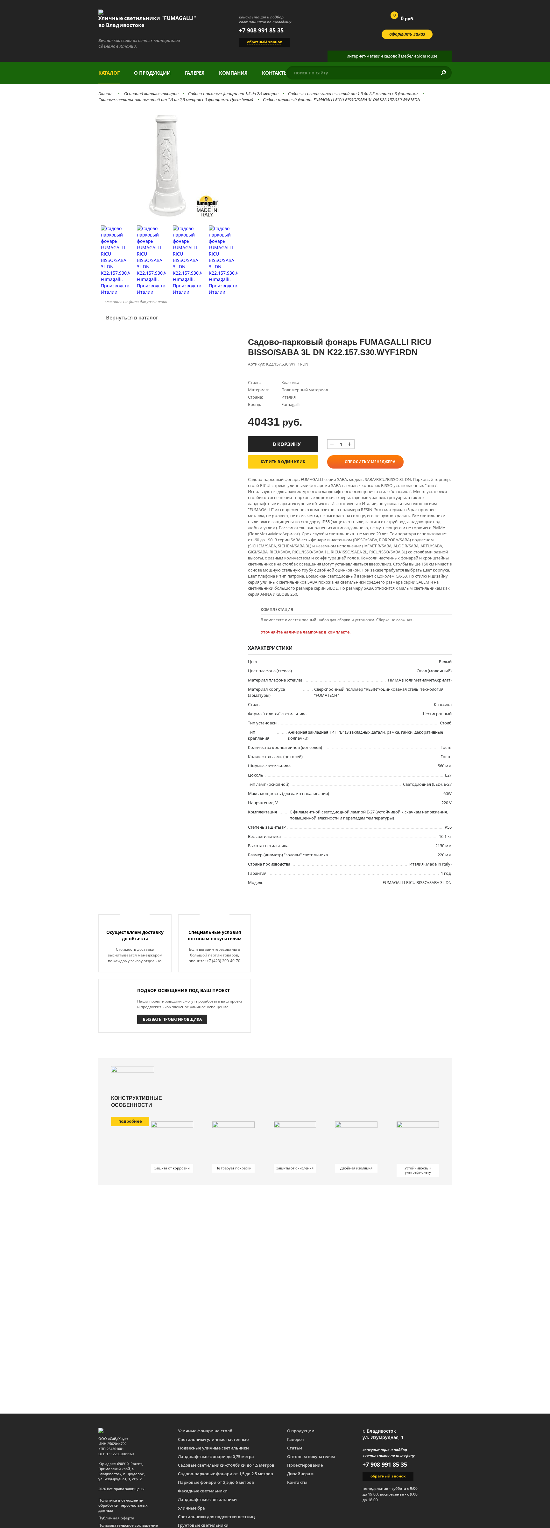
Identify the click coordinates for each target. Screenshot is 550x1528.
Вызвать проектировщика (172, 1019)
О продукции (152, 73)
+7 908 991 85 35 (261, 30)
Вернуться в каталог (132, 317)
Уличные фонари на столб (205, 1431)
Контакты (275, 73)
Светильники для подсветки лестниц (216, 1516)
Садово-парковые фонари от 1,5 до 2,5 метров (233, 93)
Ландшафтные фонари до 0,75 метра (216, 1456)
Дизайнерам (300, 1474)
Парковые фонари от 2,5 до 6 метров (216, 1482)
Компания (233, 73)
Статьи (294, 1448)
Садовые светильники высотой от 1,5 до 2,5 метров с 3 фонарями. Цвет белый (175, 99)
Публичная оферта (116, 1518)
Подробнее (130, 1121)
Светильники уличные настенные (213, 1439)
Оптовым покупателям (311, 1456)
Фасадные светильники (203, 1491)
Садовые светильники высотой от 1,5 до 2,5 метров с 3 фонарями (353, 93)
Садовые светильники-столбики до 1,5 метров (226, 1465)
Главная (106, 93)
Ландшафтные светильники (207, 1499)
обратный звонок (264, 42)
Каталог (109, 73)
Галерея (195, 73)
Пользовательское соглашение (128, 1525)
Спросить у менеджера (370, 461)
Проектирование (305, 1465)
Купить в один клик (283, 461)
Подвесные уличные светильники (213, 1448)
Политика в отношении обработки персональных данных (123, 1505)
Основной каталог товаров (151, 93)
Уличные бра (191, 1508)
